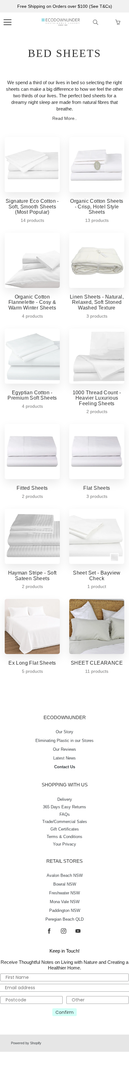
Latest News (64, 758)
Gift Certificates (64, 829)
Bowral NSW (64, 884)
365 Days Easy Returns (64, 807)
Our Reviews (64, 749)
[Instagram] (63, 930)
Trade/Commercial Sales (64, 822)
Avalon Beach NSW (65, 875)
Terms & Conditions (64, 837)
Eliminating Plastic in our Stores (64, 741)
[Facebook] (49, 930)
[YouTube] (77, 930)
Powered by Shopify (26, 1043)
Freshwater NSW (64, 893)
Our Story (64, 732)
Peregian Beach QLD (64, 919)
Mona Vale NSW (65, 902)
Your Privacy (64, 844)
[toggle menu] (7, 22)
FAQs (64, 814)
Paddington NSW (64, 910)
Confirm (64, 1012)
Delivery (64, 799)
